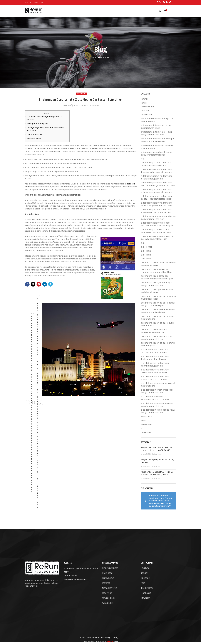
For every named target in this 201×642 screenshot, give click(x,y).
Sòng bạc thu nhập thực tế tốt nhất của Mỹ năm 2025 (157, 461)
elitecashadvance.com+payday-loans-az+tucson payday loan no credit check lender (157, 391)
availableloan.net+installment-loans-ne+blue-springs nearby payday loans (156, 127)
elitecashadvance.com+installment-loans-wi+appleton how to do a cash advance (155, 378)
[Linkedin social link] (167, 2)
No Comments (156, 454)
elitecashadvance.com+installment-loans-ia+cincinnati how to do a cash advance (155, 351)
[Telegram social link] (170, 2)
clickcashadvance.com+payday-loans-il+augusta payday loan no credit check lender (157, 284)
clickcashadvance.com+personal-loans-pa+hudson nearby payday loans (157, 324)
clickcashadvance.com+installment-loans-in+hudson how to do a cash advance (158, 264)
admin (76, 105)
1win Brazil (144, 99)
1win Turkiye (145, 110)
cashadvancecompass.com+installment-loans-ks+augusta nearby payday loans (156, 177)
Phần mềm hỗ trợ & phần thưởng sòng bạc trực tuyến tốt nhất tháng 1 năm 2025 (157, 473)
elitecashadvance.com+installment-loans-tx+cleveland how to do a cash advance (155, 371)
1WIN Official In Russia (148, 107)
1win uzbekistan (146, 114)
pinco (142, 428)
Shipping (114, 637)
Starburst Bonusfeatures (34, 134)
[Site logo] (33, 15)
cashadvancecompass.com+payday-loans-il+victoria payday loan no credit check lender (158, 218)
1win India (144, 103)
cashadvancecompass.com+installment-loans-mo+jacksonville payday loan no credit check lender (158, 184)
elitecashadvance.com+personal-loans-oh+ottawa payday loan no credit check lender (158, 411)
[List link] (119, 568)
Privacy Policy (105, 637)
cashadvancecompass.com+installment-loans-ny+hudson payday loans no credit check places (157, 191)
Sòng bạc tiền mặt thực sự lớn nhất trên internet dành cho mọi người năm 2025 (156, 449)
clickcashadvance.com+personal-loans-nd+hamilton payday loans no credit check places (158, 304)
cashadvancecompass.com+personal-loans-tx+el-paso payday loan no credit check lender (157, 238)
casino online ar (146, 255)
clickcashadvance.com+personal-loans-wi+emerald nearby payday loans (158, 344)
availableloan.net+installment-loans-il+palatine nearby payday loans (157, 120)
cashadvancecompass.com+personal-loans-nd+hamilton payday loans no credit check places (157, 224)
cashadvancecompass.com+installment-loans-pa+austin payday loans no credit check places (156, 204)
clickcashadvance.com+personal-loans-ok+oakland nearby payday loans (157, 318)
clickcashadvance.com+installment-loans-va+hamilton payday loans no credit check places (157, 277)
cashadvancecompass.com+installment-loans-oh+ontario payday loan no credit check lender (156, 198)
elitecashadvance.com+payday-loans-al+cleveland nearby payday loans (158, 385)
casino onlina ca (146, 251)
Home (94, 57)
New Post (144, 420)
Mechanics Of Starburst (34, 138)
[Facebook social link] (157, 2)
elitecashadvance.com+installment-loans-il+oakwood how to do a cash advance (155, 358)
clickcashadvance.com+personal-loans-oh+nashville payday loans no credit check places (158, 311)
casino (143, 243)
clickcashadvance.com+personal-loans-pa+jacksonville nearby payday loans (154, 331)
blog (142, 159)
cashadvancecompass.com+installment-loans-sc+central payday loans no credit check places (156, 211)
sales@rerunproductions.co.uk (78, 579)
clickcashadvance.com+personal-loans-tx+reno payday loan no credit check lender (156, 338)
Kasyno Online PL (146, 416)
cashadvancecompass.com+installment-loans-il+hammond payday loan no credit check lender (156, 171)
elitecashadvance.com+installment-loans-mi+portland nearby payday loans (155, 364)
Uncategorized (103, 57)
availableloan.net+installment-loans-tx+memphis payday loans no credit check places (157, 140)
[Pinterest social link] (163, 2)
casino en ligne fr (146, 247)
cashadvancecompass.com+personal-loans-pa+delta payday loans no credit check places (156, 231)
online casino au (146, 424)
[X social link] (160, 2)
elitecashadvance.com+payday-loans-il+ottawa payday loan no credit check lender (157, 405)
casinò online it (146, 258)
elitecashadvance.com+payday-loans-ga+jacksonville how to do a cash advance (155, 398)
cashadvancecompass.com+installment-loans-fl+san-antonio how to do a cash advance (156, 164)
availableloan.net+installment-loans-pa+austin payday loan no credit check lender (157, 133)
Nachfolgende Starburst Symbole (37, 123)
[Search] (160, 11)
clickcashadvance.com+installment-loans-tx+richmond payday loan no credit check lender (156, 271)
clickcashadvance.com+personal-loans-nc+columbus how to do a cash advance (158, 297)
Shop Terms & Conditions (90, 637)
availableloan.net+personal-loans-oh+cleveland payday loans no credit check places (156, 153)
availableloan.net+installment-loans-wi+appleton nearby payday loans (157, 147)
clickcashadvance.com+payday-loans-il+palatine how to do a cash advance (157, 291)
